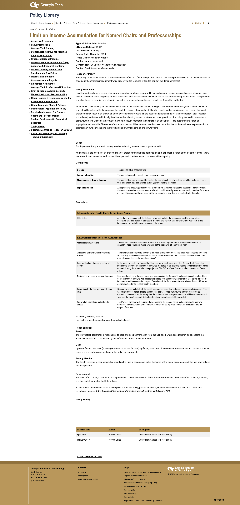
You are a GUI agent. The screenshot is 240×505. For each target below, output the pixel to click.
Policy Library (44, 14)
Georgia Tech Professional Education (51, 87)
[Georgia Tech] (181, 469)
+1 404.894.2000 (40, 477)
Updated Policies (63, 23)
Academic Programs (42, 41)
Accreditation (129, 497)
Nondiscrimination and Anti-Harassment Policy (143, 472)
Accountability (130, 493)
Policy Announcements (117, 23)
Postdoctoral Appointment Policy (48, 108)
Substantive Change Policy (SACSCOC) (51, 130)
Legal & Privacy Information (135, 476)
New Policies (79, 23)
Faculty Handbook (40, 45)
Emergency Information (88, 479)
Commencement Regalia (44, 80)
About (34, 23)
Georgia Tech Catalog (42, 48)
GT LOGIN (220, 500)
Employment (83, 476)
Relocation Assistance (43, 83)
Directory (82, 472)
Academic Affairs (46, 29)
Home (33, 29)
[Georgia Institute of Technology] (46, 4)
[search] (208, 23)
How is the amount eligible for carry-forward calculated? (103, 320)
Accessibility (129, 490)
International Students (42, 76)
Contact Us (197, 23)
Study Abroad (38, 126)
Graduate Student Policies (45, 59)
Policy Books (45, 23)
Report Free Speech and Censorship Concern (143, 500)
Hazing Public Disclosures (135, 486)
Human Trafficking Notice (134, 479)
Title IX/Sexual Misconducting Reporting (140, 483)
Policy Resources (95, 23)
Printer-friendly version (89, 456)
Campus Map (38, 481)
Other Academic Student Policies (48, 105)
